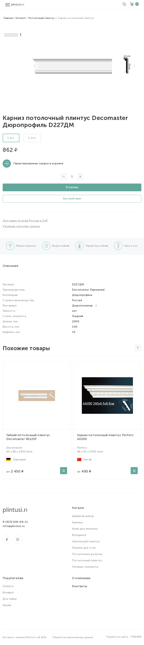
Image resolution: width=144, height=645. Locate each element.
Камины (77, 522)
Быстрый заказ (72, 198)
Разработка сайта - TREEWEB (123, 636)
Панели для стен (84, 547)
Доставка (10, 598)
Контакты (79, 586)
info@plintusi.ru (14, 526)
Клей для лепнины (84, 528)
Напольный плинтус (86, 541)
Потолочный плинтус (41, 18)
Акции (7, 605)
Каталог (20, 18)
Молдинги (79, 535)
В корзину (72, 187)
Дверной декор (83, 516)
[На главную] (17, 4)
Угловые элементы (85, 566)
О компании (81, 578)
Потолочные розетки (87, 554)
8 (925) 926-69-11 (15, 521)
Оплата (8, 586)
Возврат (8, 592)
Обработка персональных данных (73, 637)
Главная (8, 18)
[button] (34, 65)
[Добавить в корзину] (63, 470)
